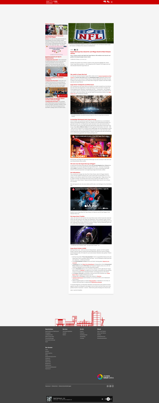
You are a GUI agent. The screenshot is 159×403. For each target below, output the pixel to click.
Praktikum (47, 358)
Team (46, 349)
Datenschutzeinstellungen (65, 386)
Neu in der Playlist (101, 331)
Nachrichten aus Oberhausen (52, 331)
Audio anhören (62, 75)
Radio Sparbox (48, 353)
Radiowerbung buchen (50, 356)
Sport (46, 341)
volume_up (102, 399)
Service (65, 329)
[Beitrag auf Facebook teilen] (75, 50)
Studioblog (82, 336)
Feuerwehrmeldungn (50, 340)
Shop (46, 354)
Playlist (81, 331)
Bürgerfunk (48, 363)
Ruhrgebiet (48, 333)
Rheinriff (82, 270)
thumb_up (111, 399)
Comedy (82, 338)
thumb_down (105, 399)
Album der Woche (101, 333)
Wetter (64, 334)
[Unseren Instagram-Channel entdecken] (113, 386)
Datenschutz (48, 365)
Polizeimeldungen (49, 338)
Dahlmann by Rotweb (97, 282)
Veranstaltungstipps (67, 331)
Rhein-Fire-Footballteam (88, 264)
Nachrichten (49, 329)
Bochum (99, 276)
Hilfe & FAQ (48, 361)
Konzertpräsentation (102, 338)
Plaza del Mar (92, 280)
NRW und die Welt (49, 336)
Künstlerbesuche (101, 336)
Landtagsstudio (49, 334)
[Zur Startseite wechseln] (49, 2)
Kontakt (47, 351)
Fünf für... (99, 334)
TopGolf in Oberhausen (77, 277)
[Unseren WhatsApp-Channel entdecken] (108, 386)
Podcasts (82, 333)
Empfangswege (83, 334)
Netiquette (47, 360)
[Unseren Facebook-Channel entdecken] (110, 386)
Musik (99, 329)
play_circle (108, 399)
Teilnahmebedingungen (50, 367)
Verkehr (64, 333)
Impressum (48, 368)
